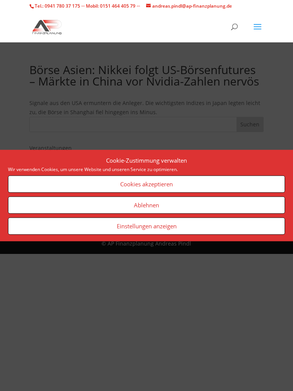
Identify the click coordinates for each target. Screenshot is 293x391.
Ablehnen (146, 205)
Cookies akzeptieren (146, 184)
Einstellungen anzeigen (147, 226)
